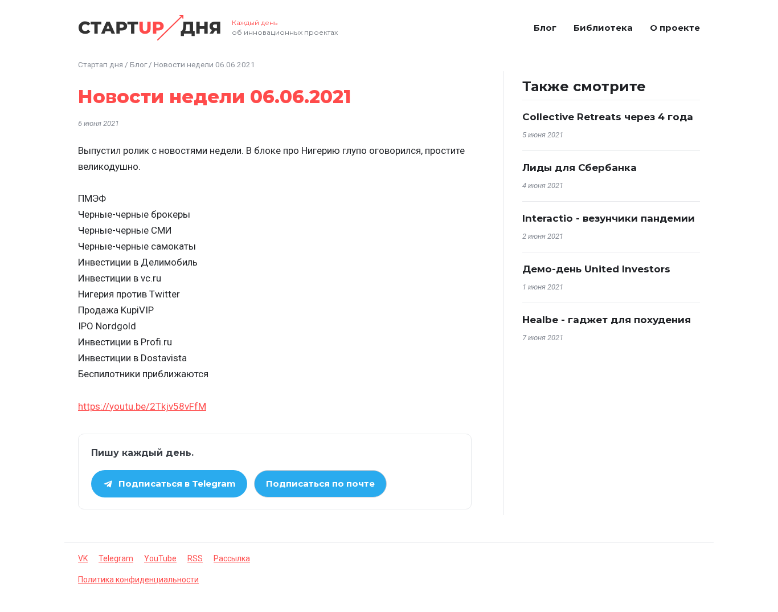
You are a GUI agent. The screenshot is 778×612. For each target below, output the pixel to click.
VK (83, 558)
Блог (545, 27)
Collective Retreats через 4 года (607, 117)
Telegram (116, 558)
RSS (195, 558)
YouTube (160, 558)
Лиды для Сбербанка (579, 167)
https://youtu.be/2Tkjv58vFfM (142, 406)
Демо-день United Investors (596, 269)
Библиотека (603, 27)
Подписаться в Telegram (177, 483)
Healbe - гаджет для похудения (606, 319)
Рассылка (232, 558)
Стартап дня (100, 64)
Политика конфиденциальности (138, 579)
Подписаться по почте (320, 483)
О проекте (675, 27)
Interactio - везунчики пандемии (608, 218)
